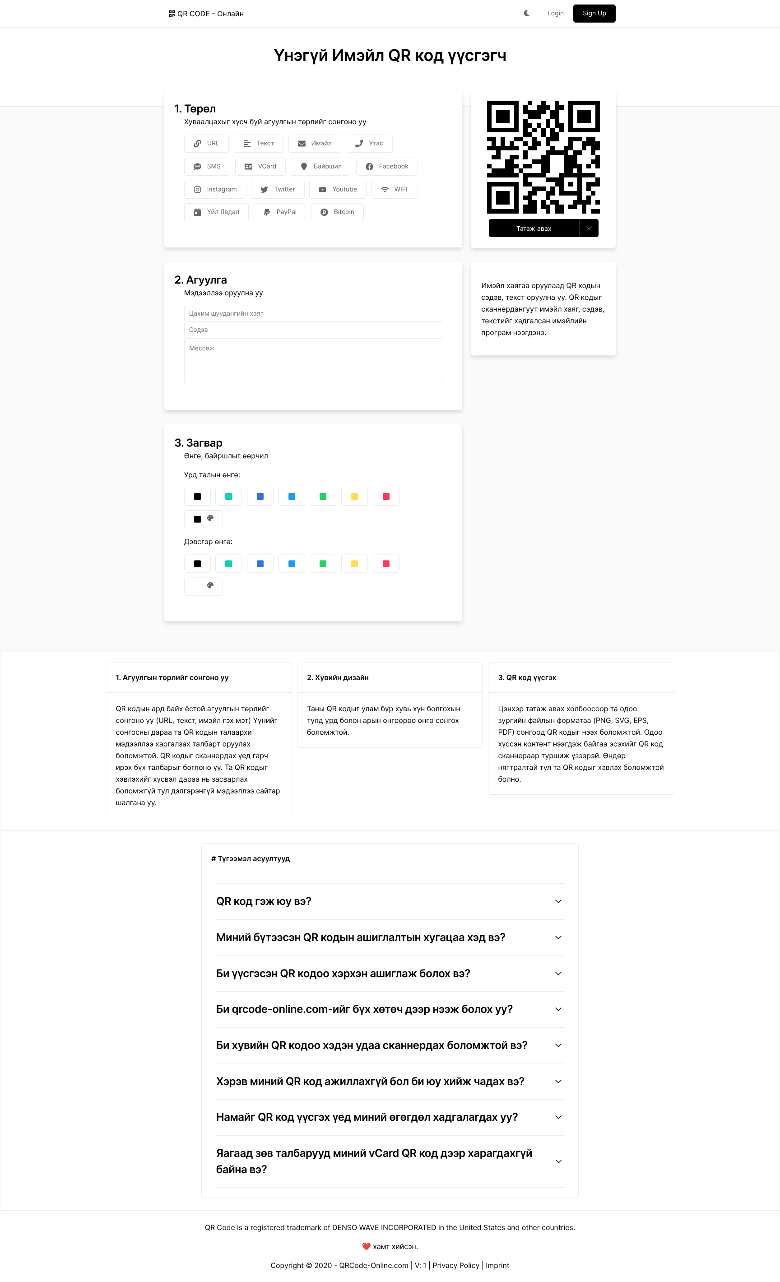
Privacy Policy (456, 1265)
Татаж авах (534, 228)
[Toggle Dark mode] (527, 14)
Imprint (497, 1265)
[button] (390, 901)
